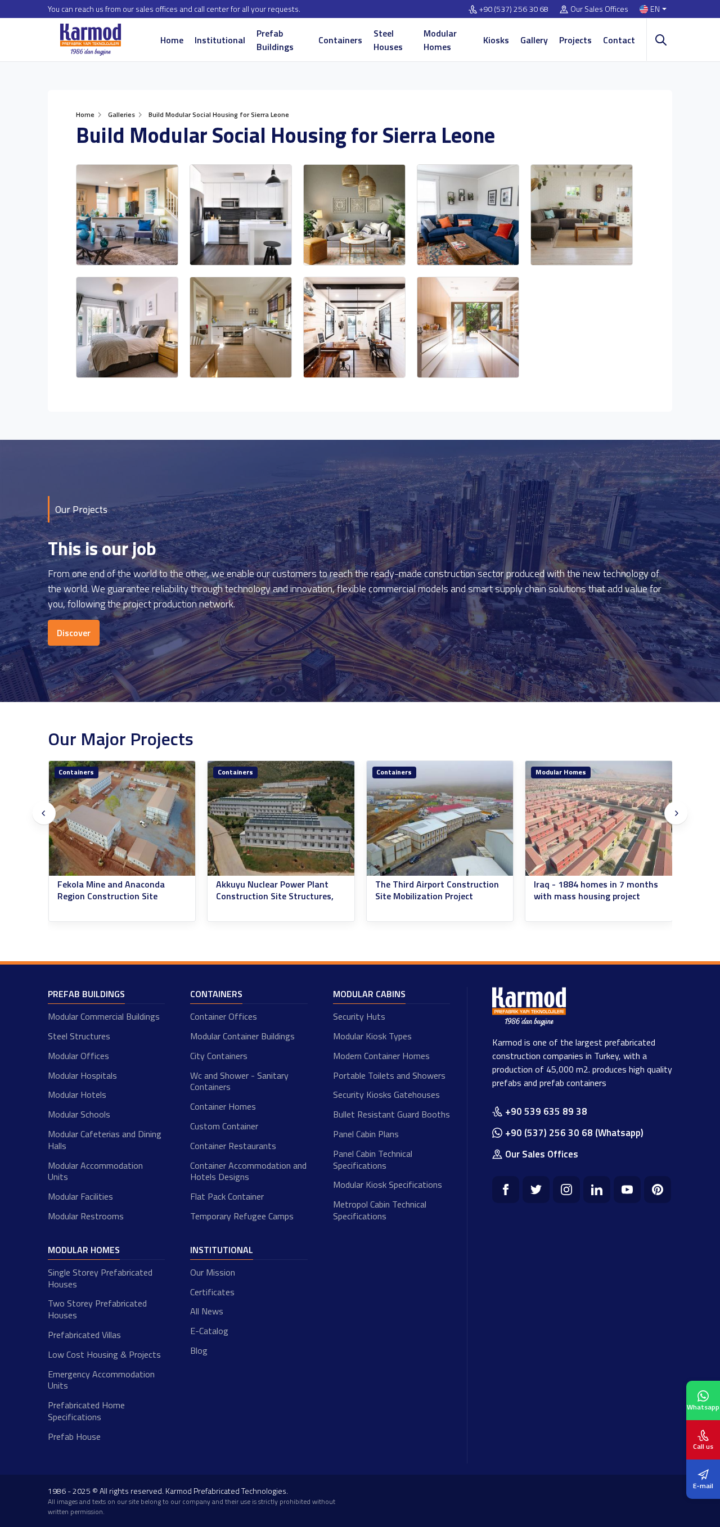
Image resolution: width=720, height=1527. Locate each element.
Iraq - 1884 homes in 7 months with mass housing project (437, 890)
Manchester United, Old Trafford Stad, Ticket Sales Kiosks (588, 896)
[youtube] (627, 1189)
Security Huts (359, 1016)
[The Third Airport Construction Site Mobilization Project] (281, 818)
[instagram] (566, 1189)
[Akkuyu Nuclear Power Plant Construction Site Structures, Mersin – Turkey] (121, 818)
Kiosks (496, 40)
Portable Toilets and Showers (389, 1075)
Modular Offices (78, 1055)
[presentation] (44, 813)
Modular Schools (79, 1114)
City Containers (219, 1055)
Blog (199, 1350)
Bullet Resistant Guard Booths (391, 1114)
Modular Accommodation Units (95, 1171)
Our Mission (212, 1272)
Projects (575, 40)
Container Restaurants (233, 1145)
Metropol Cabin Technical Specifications (379, 1210)
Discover (74, 632)
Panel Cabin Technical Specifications (372, 1159)
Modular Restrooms (86, 1216)
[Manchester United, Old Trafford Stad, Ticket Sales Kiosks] (598, 818)
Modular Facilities (80, 1196)
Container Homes (223, 1106)
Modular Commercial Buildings (104, 1016)
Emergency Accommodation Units (101, 1380)
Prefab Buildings (275, 39)
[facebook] (505, 1189)
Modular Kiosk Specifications (387, 1184)
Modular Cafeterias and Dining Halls (104, 1139)
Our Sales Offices (599, 9)
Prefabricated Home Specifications (86, 1411)
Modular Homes (440, 39)
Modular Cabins (369, 994)
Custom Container (224, 1126)
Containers (340, 40)
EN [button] (655, 9)
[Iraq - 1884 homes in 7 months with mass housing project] (439, 818)
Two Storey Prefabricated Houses (97, 1309)
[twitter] (536, 1189)
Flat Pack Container (227, 1196)
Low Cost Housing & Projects (104, 1354)
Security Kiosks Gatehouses (386, 1094)
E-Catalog (209, 1330)
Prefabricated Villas (84, 1334)
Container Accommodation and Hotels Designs (248, 1171)
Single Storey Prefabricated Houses (100, 1278)
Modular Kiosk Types (372, 1036)
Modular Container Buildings (242, 1036)
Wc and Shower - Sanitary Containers (239, 1081)
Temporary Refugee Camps (242, 1216)
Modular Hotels (77, 1094)
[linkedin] (596, 1189)
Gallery (534, 40)
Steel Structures (79, 1036)
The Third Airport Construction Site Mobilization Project (278, 890)
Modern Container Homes (381, 1055)
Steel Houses (388, 39)
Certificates (212, 1292)
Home (171, 40)
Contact (619, 40)
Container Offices (223, 1016)
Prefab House (74, 1436)
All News (206, 1311)
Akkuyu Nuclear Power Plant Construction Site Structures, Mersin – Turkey (115, 896)
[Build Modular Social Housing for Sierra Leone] (127, 214)
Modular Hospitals (82, 1075)
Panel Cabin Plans (366, 1134)
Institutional (220, 40)
